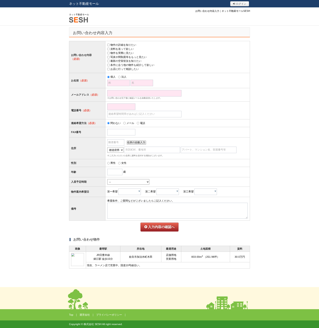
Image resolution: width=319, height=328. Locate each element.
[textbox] (130, 192)
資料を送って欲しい (122, 48)
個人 (113, 76)
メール (130, 123)
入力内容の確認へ (161, 227)
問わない (115, 123)
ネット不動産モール (84, 4)
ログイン (240, 3)
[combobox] (129, 192)
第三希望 (188, 191)
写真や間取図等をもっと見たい (128, 57)
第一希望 (112, 191)
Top (71, 314)
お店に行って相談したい (124, 69)
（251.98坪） (211, 256)
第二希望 (150, 191)
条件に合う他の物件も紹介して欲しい (132, 64)
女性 (123, 162)
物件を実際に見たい (122, 52)
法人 (123, 76)
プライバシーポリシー (109, 314)
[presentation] (139, 191)
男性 (113, 162)
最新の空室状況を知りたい (125, 60)
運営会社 (85, 314)
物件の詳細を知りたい (123, 44)
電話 (142, 123)
